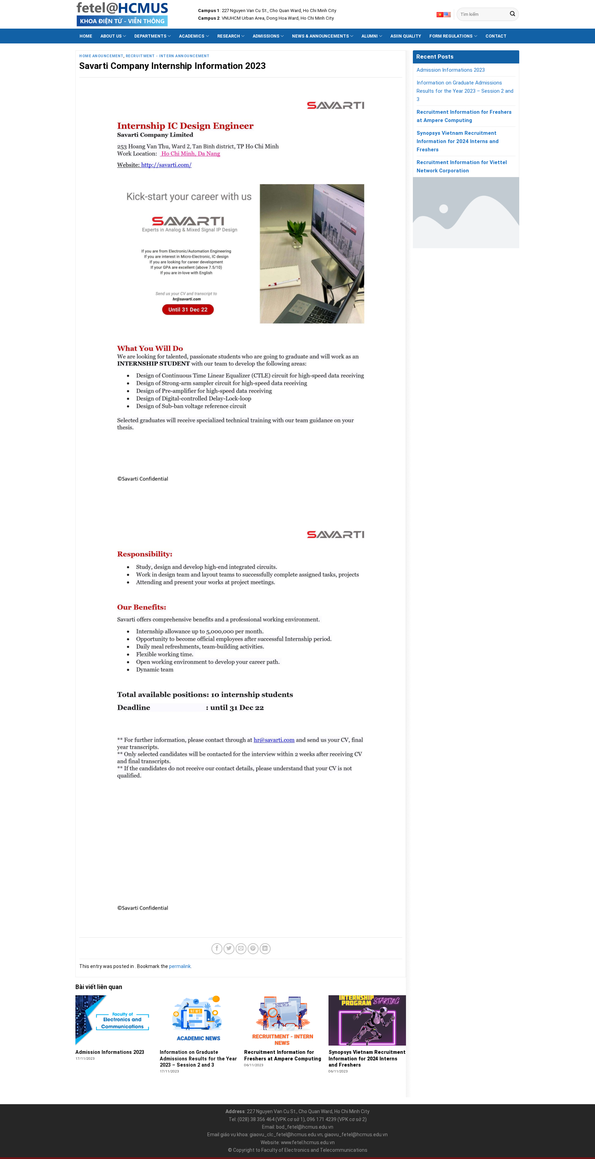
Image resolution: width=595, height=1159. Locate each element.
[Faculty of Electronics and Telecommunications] (131, 14)
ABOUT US (111, 36)
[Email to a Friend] (241, 948)
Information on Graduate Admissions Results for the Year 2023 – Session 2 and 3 (465, 91)
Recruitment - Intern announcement (168, 56)
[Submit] (512, 14)
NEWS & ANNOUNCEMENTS (320, 36)
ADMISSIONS (266, 36)
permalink (180, 966)
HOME (86, 36)
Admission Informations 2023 (451, 70)
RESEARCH (228, 36)
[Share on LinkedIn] (265, 948)
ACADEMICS (191, 36)
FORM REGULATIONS (450, 36)
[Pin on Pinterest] (253, 948)
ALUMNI (370, 36)
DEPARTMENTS (150, 36)
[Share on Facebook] (216, 948)
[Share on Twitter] (228, 948)
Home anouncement (101, 56)
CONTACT (496, 36)
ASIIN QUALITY (405, 36)
